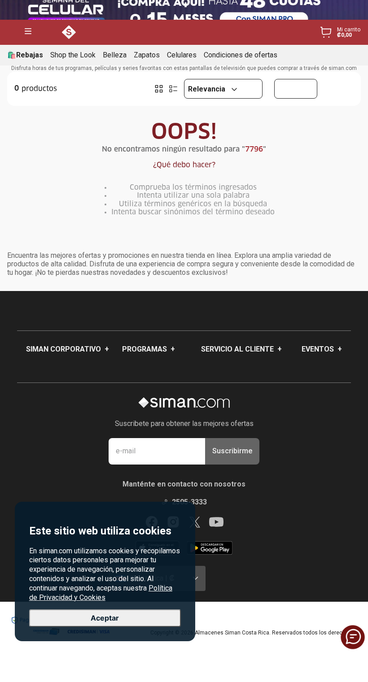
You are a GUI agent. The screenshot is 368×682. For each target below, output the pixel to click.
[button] (28, 32)
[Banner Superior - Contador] (184, 10)
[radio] (159, 89)
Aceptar (105, 617)
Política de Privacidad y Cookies (100, 593)
